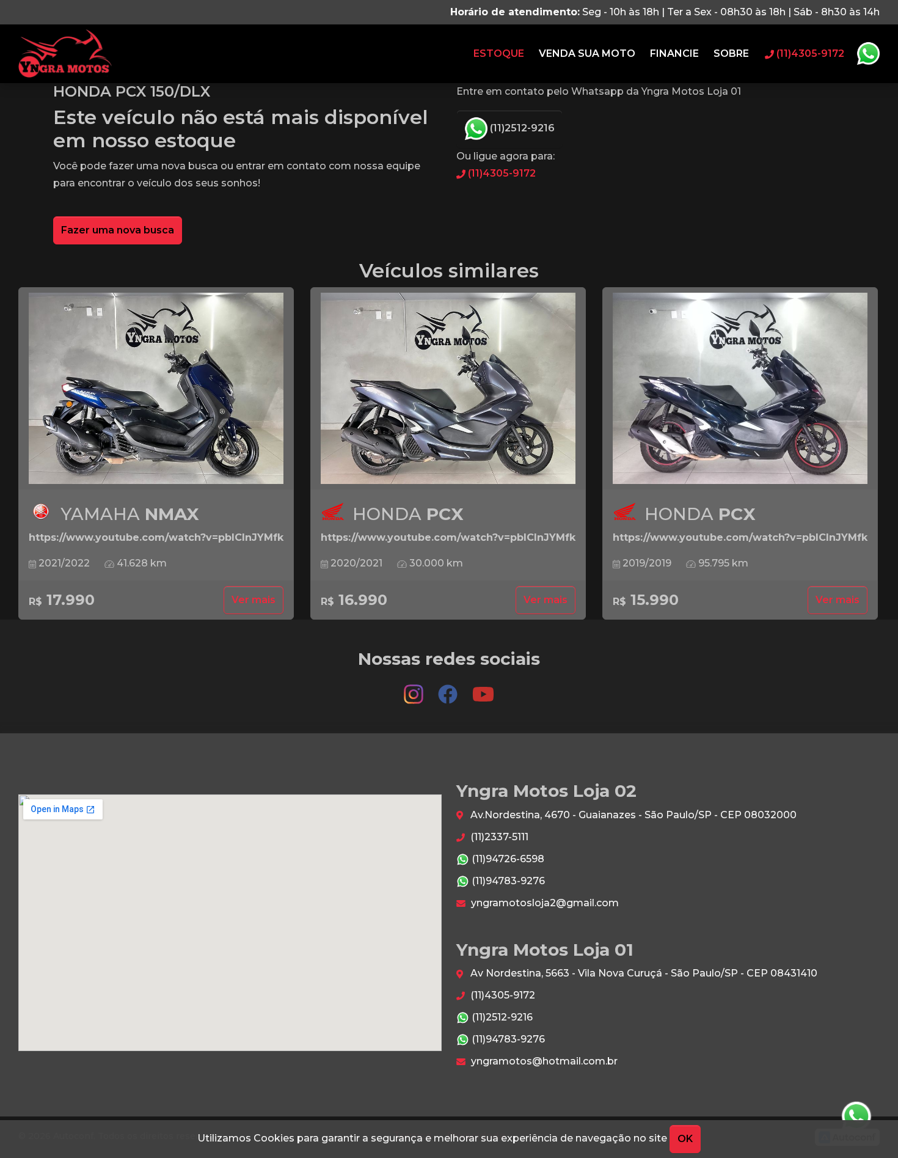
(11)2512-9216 (521, 128)
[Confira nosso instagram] (415, 688)
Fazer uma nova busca (117, 230)
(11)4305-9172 (500, 173)
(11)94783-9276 (507, 881)
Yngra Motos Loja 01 (65, 53)
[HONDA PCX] (448, 388)
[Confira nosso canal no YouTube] (483, 688)
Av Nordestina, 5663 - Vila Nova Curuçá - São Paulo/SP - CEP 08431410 (642, 973)
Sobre (731, 53)
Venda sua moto (587, 53)
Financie (674, 53)
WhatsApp (868, 54)
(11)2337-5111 (498, 837)
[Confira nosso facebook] (449, 688)
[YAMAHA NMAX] (156, 388)
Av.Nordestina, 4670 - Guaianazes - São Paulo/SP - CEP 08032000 (632, 815)
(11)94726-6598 (506, 859)
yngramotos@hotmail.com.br (543, 1061)
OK (685, 1139)
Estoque (498, 53)
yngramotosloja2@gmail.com (544, 903)
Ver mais (254, 600)
